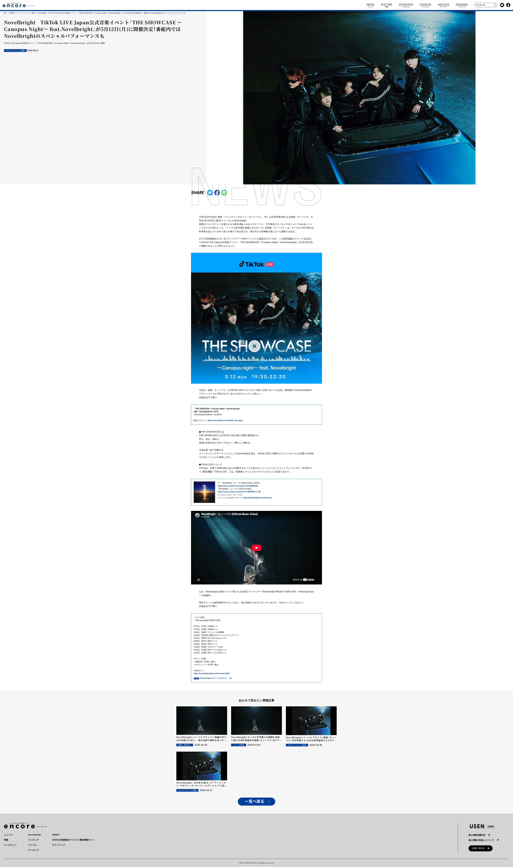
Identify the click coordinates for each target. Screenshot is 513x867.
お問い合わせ (478, 848)
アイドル (32, 845)
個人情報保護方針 (477, 835)
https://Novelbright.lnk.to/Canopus (257, 498)
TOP (5, 13)
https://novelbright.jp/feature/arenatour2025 (211, 673)
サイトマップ (58, 845)
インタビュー (10, 845)
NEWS (12, 13)
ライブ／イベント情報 (26, 13)
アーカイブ (33, 850)
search (495, 5)
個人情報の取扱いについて (481, 840)
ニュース (8, 835)
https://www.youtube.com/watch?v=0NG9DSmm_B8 (239, 492)
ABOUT (56, 835)
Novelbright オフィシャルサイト (214, 678)
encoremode (34, 835)
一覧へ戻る (254, 801)
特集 (6, 840)
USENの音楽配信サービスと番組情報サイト (73, 840)
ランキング (33, 840)
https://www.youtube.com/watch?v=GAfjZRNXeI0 (238, 486)
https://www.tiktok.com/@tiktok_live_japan (225, 420)
